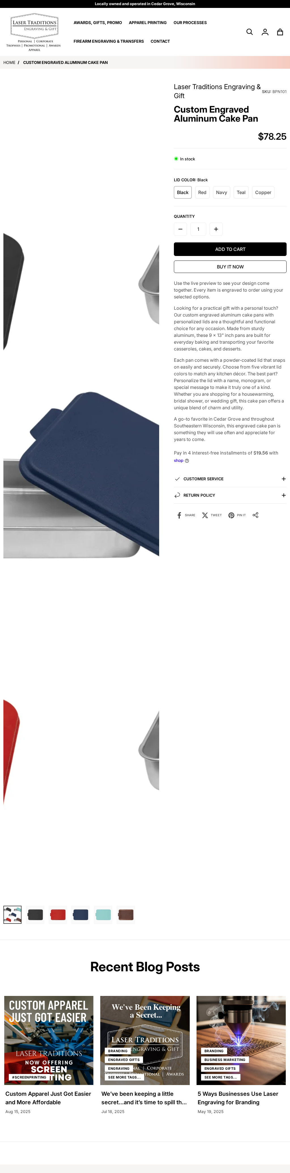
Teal (241, 192)
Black (183, 192)
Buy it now (230, 267)
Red (202, 192)
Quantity (184, 216)
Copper (263, 192)
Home (9, 62)
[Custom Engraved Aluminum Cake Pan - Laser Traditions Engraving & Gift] (12, 915)
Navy (221, 192)
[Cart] (280, 32)
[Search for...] (250, 31)
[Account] (265, 32)
